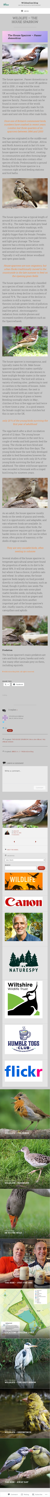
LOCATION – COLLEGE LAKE (19, 1332)
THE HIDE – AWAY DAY (16, 1482)
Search (41, 868)
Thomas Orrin (9, 1231)
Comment (39, 788)
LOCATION (8, 1330)
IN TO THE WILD (13, 1232)
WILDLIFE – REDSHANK (17, 1183)
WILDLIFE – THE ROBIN (17, 1133)
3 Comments (15, 834)
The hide (7, 1280)
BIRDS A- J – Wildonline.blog (22, 751)
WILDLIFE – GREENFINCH (18, 1432)
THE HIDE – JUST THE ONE (18, 1282)
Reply (10, 730)
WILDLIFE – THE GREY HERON (20, 1382)
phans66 (16, 831)
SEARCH (7, 865)
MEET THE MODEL (12, 850)
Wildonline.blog (29, 3)
